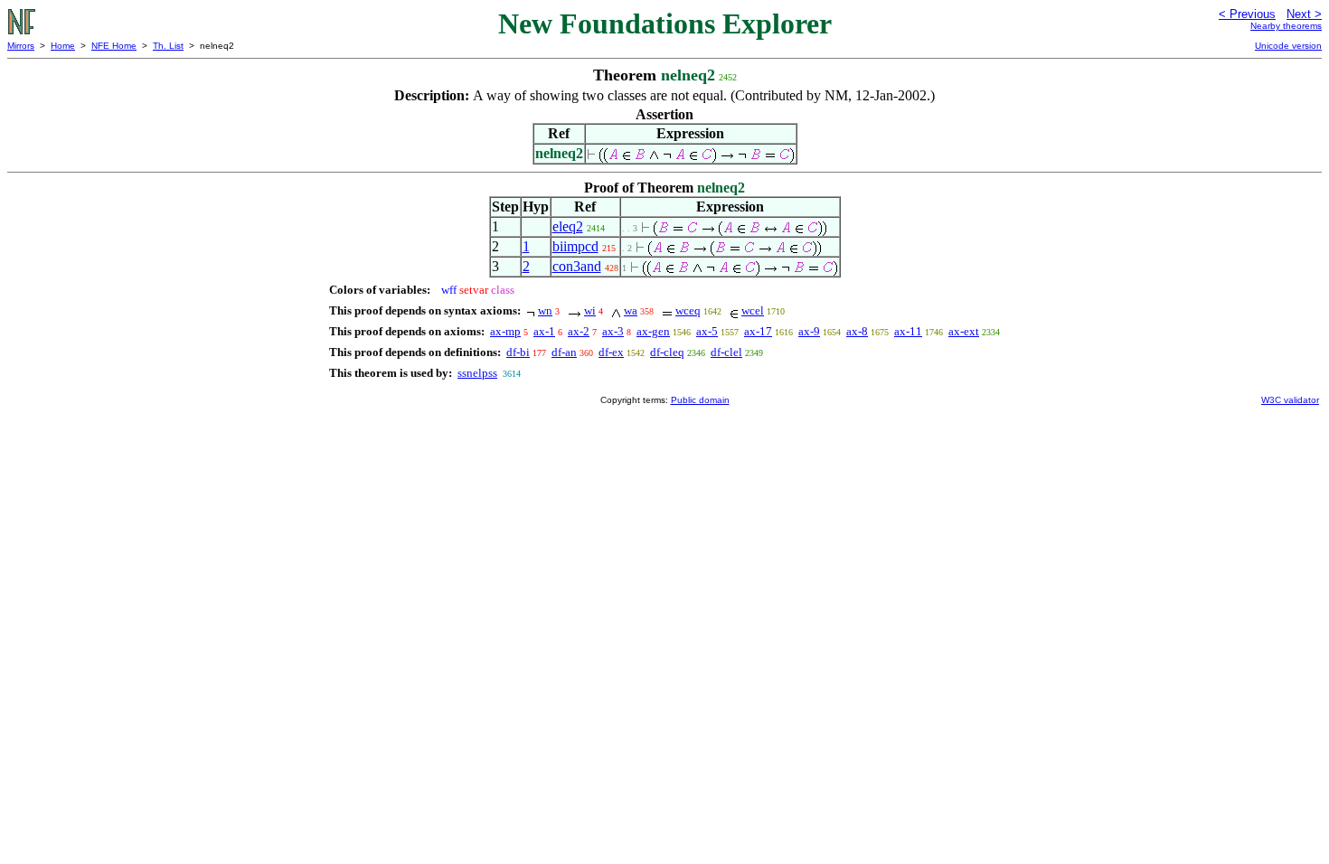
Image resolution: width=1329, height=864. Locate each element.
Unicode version (1288, 46)
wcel (752, 310)
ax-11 (908, 331)
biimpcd (575, 246)
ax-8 (857, 331)
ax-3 (613, 331)
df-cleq (667, 352)
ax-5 (707, 331)
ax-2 (578, 331)
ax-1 (544, 331)
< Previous (1247, 14)
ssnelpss (477, 373)
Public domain (700, 400)
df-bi (518, 352)
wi (590, 310)
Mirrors (20, 46)
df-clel (726, 352)
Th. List (168, 46)
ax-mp (505, 331)
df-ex (611, 352)
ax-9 (809, 331)
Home (63, 46)
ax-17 (758, 331)
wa (630, 310)
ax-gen (653, 331)
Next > (1304, 14)
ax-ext (963, 331)
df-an (564, 352)
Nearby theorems (1286, 26)
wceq (688, 310)
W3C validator (1290, 400)
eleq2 (567, 226)
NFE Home (114, 46)
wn (545, 310)
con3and (576, 266)
